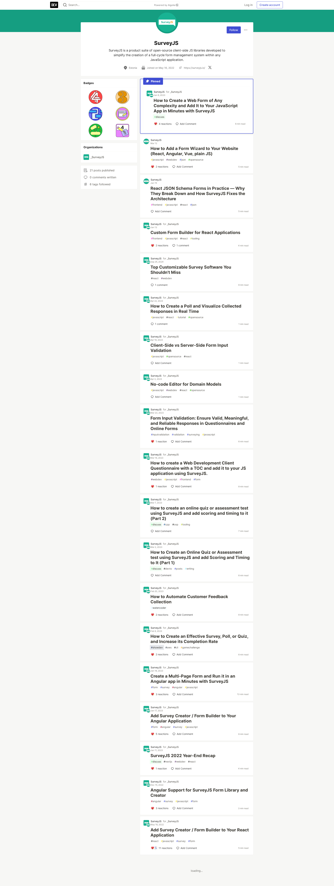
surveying (193, 434)
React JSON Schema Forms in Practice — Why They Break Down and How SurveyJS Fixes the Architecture (197, 193)
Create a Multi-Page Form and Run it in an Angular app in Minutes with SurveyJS (192, 679)
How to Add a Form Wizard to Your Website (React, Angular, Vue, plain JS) (194, 151)
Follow (233, 30)
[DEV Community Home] (54, 4)
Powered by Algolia (165, 5)
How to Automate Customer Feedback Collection (189, 599)
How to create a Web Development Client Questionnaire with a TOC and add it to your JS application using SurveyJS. (198, 468)
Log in (248, 5)
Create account (270, 5)
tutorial (181, 317)
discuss (159, 116)
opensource (195, 159)
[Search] (64, 5)
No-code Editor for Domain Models (185, 384)
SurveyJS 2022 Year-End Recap (182, 755)
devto (168, 568)
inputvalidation (160, 434)
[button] (96, 97)
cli (176, 647)
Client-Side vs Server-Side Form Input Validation (189, 348)
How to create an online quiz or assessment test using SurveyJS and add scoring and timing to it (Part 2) (199, 513)
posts (178, 568)
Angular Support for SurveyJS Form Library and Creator (199, 793)
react (184, 204)
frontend (156, 204)
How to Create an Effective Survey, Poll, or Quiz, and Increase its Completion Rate (199, 639)
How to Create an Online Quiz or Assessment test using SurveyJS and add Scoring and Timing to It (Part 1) (200, 557)
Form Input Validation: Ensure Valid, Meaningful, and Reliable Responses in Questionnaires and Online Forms (199, 423)
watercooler (158, 607)
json (183, 159)
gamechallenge (190, 647)
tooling (195, 238)
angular (177, 687)
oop (175, 524)
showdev (157, 647)
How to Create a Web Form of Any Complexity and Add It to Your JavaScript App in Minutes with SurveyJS (196, 105)
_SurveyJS (176, 91)
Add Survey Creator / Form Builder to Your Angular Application (193, 718)
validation (178, 434)
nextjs (168, 761)
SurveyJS (159, 91)
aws (168, 647)
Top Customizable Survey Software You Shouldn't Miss (190, 270)
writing (189, 568)
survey (165, 687)
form (197, 479)
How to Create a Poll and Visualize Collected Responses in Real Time (195, 309)
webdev (171, 159)
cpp (167, 524)
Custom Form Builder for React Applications (195, 232)
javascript (157, 159)
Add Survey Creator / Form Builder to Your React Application (199, 832)
